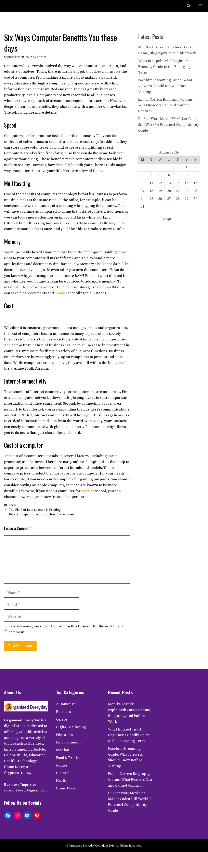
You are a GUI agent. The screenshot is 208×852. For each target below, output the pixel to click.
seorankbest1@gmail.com (26, 790)
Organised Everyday (22, 720)
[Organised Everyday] (12, 6)
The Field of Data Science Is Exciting (35, 510)
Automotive (66, 704)
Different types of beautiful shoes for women (41, 514)
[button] (188, 6)
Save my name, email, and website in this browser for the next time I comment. (66, 629)
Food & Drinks (67, 757)
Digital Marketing (71, 727)
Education (64, 735)
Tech (12, 505)
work (85, 491)
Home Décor (66, 788)
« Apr (167, 219)
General (63, 773)
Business (63, 711)
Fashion (62, 750)
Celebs (61, 719)
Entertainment (68, 742)
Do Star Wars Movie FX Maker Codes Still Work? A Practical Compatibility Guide (168, 124)
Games (61, 765)
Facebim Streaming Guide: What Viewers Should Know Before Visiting (165, 86)
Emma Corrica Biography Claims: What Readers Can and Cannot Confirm (166, 105)
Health (61, 780)
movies (61, 293)
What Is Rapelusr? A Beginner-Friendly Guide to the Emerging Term (164, 67)
